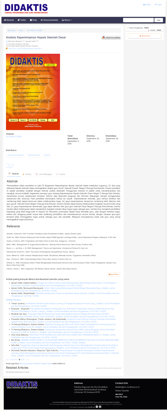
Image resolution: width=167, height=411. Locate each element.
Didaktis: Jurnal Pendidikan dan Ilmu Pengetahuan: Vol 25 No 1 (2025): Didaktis (51, 342)
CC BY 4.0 (91, 407)
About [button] (67, 20)
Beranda (10, 20)
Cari (158, 20)
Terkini (23, 20)
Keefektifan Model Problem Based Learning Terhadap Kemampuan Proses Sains (61, 303)
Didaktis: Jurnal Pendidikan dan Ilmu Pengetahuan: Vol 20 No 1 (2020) (52, 285)
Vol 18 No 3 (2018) (34, 30)
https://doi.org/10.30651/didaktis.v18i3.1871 (25, 49)
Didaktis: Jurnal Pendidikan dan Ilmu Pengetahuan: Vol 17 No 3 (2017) (86, 348)
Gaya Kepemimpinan (15, 155)
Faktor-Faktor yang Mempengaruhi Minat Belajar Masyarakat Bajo (72, 288)
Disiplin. (47, 155)
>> (27, 359)
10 (23, 359)
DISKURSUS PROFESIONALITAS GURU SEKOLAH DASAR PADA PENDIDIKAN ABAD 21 (65, 335)
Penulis (28, 174)
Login (159, 4)
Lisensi (62, 174)
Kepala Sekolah (34, 155)
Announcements (50, 20)
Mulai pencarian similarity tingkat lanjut (35, 363)
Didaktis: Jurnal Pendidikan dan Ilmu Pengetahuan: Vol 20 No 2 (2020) (76, 311)
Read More (114, 274)
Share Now (145, 36)
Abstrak (15, 174)
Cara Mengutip (45, 174)
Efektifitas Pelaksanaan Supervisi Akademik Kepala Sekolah (62, 293)
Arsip (34, 20)
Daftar (148, 4)
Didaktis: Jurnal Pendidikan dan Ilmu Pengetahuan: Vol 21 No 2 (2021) (67, 322)
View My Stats (121, 397)
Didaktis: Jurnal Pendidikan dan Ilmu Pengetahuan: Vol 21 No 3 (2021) (85, 316)
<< (7, 359)
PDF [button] (9, 165)
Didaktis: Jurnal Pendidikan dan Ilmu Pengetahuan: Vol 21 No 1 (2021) (64, 327)
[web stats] (119, 394)
